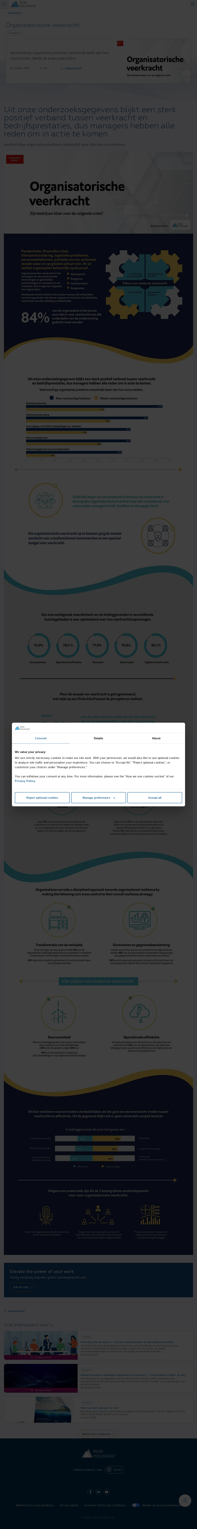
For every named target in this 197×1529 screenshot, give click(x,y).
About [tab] (156, 738)
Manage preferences (96, 797)
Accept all (155, 797)
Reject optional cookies (42, 797)
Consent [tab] (41, 738)
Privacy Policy (25, 781)
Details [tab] (98, 738)
